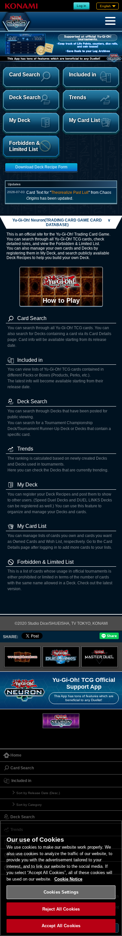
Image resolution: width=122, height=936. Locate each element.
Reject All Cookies (61, 909)
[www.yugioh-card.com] (22, 657)
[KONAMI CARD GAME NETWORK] (61, 721)
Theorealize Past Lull (69, 192)
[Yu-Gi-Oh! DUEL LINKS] (61, 657)
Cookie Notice (68, 879)
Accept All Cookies (61, 925)
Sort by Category (29, 804)
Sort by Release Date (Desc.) (38, 793)
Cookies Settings (61, 892)
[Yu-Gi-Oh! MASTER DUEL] (99, 657)
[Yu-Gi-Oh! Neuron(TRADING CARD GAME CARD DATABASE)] (16, 21)
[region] (61, 878)
